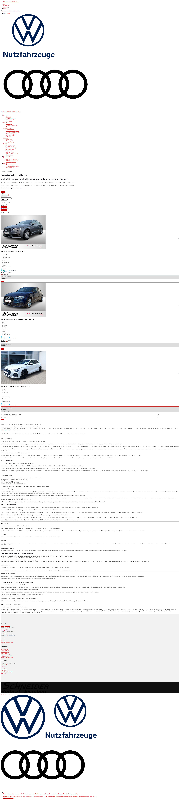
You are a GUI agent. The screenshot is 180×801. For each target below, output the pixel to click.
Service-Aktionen (10, 142)
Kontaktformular (10, 167)
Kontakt (5, 163)
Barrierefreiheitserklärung (7, 671)
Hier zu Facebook (5, 664)
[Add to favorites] (178, 238)
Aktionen (5, 138)
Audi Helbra (9, 121)
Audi (7, 126)
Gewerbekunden (7, 156)
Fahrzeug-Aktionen (10, 141)
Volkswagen (9, 124)
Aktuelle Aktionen (5, 650)
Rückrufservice (9, 150)
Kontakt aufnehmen (5, 694)
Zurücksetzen (4, 210)
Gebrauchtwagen (7, 128)
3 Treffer (3, 192)
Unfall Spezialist (10, 152)
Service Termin (9, 155)
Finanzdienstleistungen (11, 148)
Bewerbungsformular (11, 162)
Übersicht (8, 117)
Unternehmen (6, 157)
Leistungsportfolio (10, 145)
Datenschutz (6, 4)
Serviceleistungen (5, 652)
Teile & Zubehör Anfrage (12, 153)
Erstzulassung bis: (6, 208)
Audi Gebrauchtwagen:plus (12, 131)
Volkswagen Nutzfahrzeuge (12, 125)
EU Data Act (3, 673)
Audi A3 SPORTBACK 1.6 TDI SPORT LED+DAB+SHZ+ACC (17, 319)
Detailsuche (4, 205)
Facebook (5, 7)
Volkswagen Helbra (10, 119)
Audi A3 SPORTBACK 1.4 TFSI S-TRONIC (12, 251)
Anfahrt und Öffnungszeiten (12, 166)
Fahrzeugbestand (10, 129)
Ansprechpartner (10, 164)
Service (5, 143)
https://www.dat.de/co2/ (5, 430)
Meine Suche (3, 207)
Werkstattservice (10, 149)
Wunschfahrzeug (10, 135)
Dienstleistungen (10, 146)
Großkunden (4, 653)
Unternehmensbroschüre (12, 159)
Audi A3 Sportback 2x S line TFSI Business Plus (15, 386)
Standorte (5, 115)
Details (2, 281)
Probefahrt (8, 136)
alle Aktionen (9, 139)
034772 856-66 (11, 1)
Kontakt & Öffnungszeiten (7, 657)
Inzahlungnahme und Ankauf (13, 132)
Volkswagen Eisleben (11, 118)
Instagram (5, 8)
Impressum (6, 5)
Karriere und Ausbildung (12, 160)
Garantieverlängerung (11, 134)
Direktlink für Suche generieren (5, 422)
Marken (5, 122)
